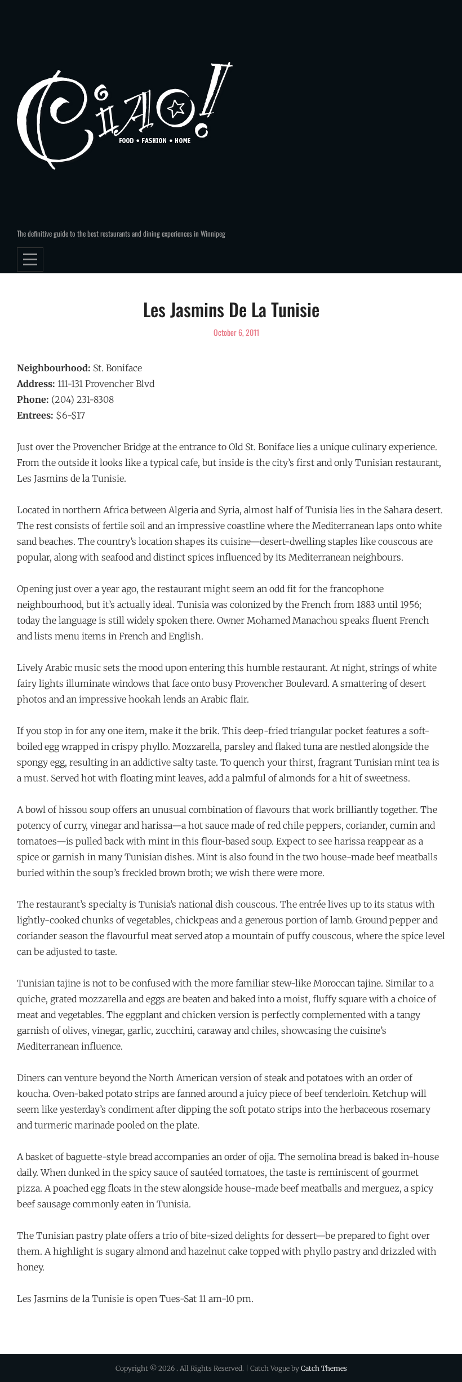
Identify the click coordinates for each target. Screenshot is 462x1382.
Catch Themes (324, 1368)
